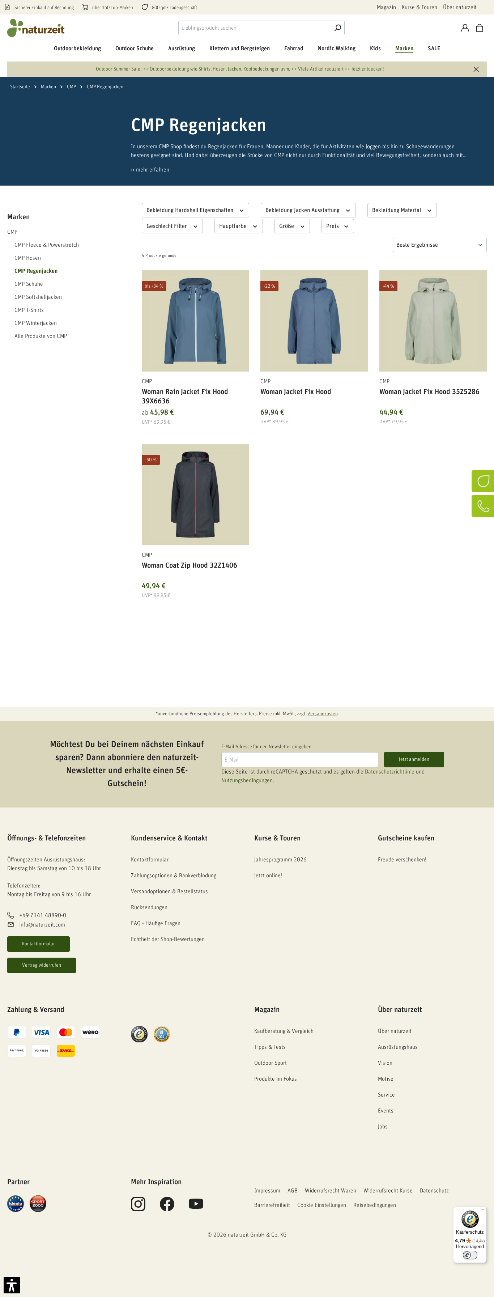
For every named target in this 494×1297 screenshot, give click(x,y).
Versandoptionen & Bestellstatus (169, 891)
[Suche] (337, 28)
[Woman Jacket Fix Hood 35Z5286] (433, 321)
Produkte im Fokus (275, 1079)
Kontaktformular (38, 943)
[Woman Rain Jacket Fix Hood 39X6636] (195, 321)
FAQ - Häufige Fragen (155, 923)
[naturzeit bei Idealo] (15, 1203)
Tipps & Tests (270, 1047)
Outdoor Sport (270, 1063)
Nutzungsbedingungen (247, 780)
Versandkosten (322, 713)
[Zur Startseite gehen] (36, 27)
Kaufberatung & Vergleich (284, 1031)
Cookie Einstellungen (321, 1205)
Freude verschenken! (402, 859)
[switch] (470, 1255)
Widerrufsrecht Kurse (388, 1191)
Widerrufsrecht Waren (330, 1191)
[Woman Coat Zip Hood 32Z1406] (195, 494)
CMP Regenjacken (36, 271)
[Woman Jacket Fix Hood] (314, 321)
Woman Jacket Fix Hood (295, 391)
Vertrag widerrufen (41, 965)
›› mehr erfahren (150, 170)
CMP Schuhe (28, 284)
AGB (293, 1191)
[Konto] (465, 28)
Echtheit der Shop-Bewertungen (168, 939)
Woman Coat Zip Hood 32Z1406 (189, 565)
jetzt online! (268, 875)
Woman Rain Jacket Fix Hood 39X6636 (185, 396)
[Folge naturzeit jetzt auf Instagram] (138, 1208)
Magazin (386, 7)
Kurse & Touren (419, 7)
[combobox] (254, 28)
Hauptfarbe (233, 226)
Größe (287, 226)
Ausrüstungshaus (398, 1047)
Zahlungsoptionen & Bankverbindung (173, 875)
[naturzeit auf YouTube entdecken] (196, 1208)
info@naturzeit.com (42, 925)
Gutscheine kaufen (406, 838)
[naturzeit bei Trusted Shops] (139, 1034)
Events (385, 1111)
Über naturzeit (460, 7)
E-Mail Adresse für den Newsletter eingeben (266, 746)
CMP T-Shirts (29, 310)
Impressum (267, 1191)
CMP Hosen (27, 258)
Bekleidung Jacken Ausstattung (303, 210)
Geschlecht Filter (167, 226)
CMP (12, 232)
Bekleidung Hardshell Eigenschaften (190, 210)
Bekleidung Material (397, 210)
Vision (385, 1063)
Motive (385, 1079)
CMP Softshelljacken (38, 297)
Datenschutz (434, 1191)
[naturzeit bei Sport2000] (38, 1203)
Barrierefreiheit (272, 1205)
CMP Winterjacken (35, 323)
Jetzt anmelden (414, 759)
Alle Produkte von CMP (40, 336)
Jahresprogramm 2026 (280, 859)
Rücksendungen (149, 907)
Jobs (383, 1126)
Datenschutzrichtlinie (389, 772)
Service (386, 1095)
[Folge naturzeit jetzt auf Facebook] (167, 1208)
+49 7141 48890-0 (42, 915)
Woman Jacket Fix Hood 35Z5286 (429, 391)
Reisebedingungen (374, 1205)
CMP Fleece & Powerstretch (46, 245)
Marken (18, 217)
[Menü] (482, 1211)
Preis (333, 226)
